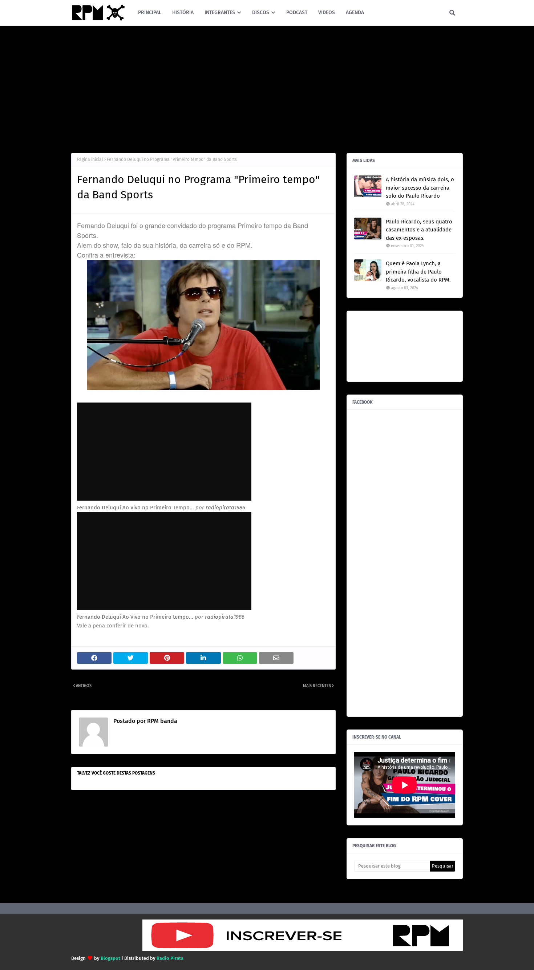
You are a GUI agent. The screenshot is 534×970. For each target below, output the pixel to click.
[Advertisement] (267, 87)
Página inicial (90, 159)
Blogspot (110, 958)
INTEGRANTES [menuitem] (220, 12)
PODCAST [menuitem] (296, 12)
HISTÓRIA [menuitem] (183, 12)
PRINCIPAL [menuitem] (149, 12)
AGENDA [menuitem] (355, 12)
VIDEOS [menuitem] (326, 12)
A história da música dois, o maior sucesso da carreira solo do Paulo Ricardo (420, 187)
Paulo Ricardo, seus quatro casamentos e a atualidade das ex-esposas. (419, 229)
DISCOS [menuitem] (260, 12)
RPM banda (161, 721)
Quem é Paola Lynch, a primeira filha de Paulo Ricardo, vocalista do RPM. (418, 271)
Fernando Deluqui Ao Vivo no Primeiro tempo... (135, 617)
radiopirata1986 (225, 507)
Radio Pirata (170, 958)
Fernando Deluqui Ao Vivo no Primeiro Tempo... (135, 507)
